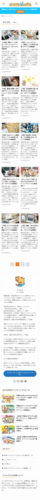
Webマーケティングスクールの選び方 (18, 455)
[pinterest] (21, 381)
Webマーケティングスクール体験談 (17, 468)
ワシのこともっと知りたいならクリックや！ (20, 373)
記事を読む (20, 11)
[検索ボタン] (36, 3)
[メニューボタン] (3, 3)
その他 (7, 464)
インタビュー (10, 459)
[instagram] (18, 381)
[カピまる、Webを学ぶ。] (20, 3)
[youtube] (25, 381)
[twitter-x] (14, 381)
